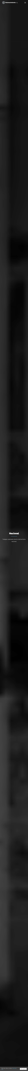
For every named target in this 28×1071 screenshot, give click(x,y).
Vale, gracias (23, 1068)
